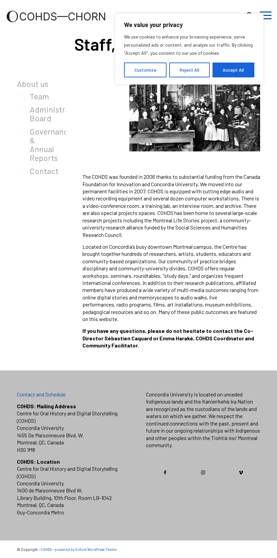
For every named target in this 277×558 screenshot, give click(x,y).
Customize (145, 70)
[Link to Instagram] (203, 472)
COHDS (46, 549)
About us (32, 84)
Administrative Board (39, 113)
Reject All (189, 70)
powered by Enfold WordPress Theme (86, 549)
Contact (39, 171)
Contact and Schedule (41, 394)
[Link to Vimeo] (241, 472)
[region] (189, 49)
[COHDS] (56, 25)
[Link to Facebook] (165, 472)
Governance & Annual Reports (39, 144)
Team (39, 96)
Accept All (233, 70)
